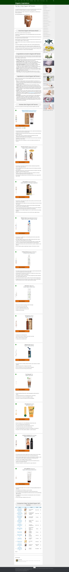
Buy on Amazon (22, 125)
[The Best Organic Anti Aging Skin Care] (48, 41)
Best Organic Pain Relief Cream (47, 59)
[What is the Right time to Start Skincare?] (48, 70)
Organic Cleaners (46, 13)
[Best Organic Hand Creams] (48, 99)
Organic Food (45, 18)
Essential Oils (45, 7)
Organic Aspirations (22, 3)
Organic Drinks (45, 15)
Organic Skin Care (24, 7)
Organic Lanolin (45, 52)
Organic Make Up (46, 23)
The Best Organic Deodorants (47, 81)
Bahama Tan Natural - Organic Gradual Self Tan (19, 535)
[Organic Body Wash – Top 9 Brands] (48, 85)
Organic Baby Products (46, 10)
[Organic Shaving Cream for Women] (48, 92)
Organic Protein (46, 28)
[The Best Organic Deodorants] (48, 78)
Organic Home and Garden (47, 21)
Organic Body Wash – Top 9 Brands (48, 88)
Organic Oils (45, 26)
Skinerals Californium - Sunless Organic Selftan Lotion (19, 529)
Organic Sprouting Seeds (47, 34)
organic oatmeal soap (31, 92)
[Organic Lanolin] (48, 48)
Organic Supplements (46, 36)
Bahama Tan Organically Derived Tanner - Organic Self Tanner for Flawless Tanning (19, 521)
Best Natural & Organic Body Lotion (48, 110)
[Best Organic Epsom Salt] (48, 63)
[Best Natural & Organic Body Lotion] (48, 106)
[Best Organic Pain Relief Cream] (48, 56)
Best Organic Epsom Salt (46, 66)
